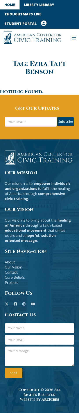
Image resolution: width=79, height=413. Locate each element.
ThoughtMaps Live (22, 14)
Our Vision (13, 267)
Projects (11, 282)
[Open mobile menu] (74, 37)
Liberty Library (39, 4)
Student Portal (20, 23)
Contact (11, 272)
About (10, 262)
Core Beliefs (15, 277)
